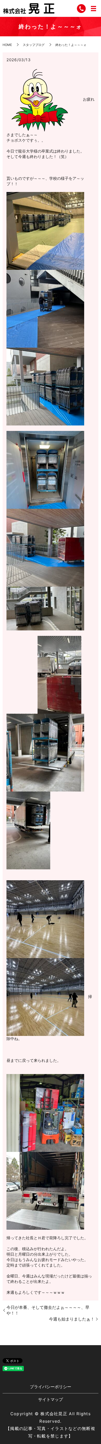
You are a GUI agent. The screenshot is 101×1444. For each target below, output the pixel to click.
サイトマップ (50, 1399)
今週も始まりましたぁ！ (72, 1319)
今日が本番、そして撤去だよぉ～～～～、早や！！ (47, 1310)
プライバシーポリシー (50, 1386)
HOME (7, 45)
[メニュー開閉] (93, 8)
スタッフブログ (34, 45)
